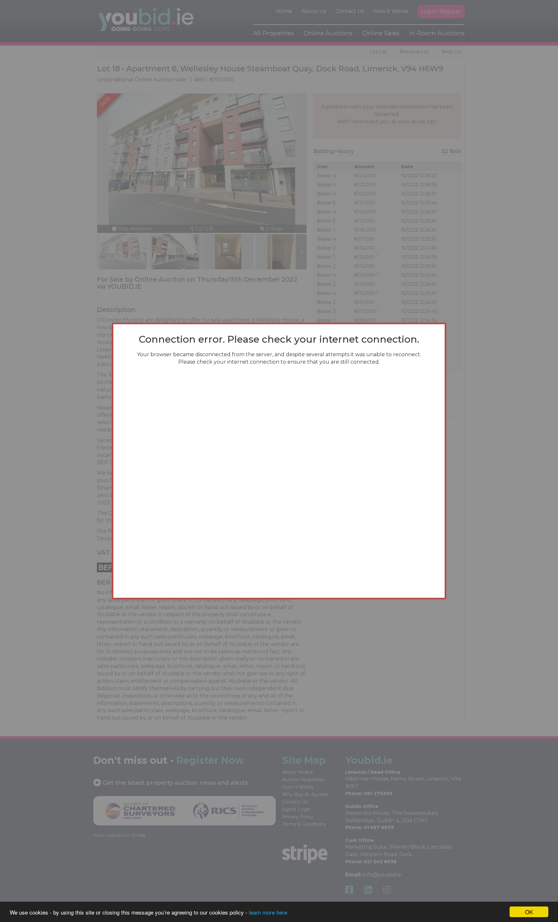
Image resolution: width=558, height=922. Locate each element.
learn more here (268, 912)
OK (529, 912)
